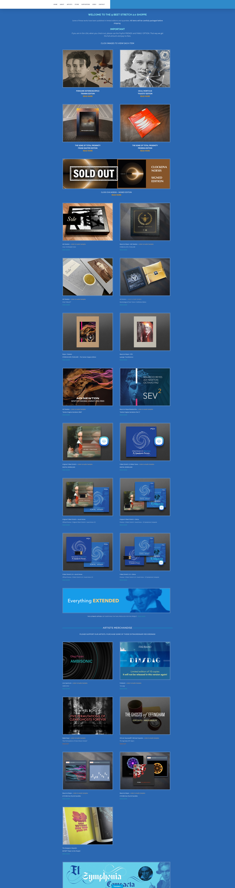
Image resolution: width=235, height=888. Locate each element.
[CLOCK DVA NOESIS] (116, 160)
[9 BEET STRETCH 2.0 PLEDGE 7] (88, 479)
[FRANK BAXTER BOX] (88, 105)
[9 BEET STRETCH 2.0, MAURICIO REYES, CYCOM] (88, 753)
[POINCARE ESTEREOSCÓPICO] (88, 51)
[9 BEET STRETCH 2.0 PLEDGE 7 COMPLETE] (145, 479)
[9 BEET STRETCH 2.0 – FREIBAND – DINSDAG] (145, 643)
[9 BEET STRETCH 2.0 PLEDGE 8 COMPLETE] (145, 534)
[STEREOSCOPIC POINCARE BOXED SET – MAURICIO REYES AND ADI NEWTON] (145, 204)
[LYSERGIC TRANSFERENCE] (145, 314)
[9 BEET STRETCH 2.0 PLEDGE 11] (88, 643)
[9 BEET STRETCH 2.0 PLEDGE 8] (88, 534)
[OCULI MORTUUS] (145, 51)
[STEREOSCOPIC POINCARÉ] (88, 314)
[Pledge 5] (88, 424)
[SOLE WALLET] (88, 259)
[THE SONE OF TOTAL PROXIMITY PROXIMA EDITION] (145, 105)
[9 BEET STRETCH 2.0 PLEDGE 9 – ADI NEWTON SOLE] (88, 204)
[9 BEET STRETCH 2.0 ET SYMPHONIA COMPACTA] (116, 863)
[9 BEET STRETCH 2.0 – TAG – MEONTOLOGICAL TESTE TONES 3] (145, 259)
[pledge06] (145, 424)
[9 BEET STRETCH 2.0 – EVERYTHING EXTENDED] (116, 589)
